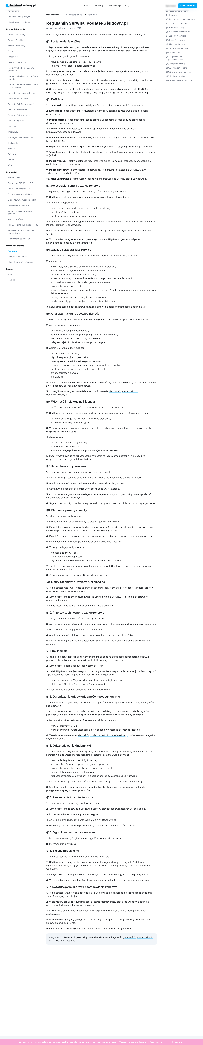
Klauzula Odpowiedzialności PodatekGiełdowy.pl (76, 61)
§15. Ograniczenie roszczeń (178, 72)
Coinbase (12, 154)
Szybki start (13, 11)
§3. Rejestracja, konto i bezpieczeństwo (73, 185)
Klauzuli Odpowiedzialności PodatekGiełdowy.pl (103, 735)
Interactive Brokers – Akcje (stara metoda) (23, 77)
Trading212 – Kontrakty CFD (20, 137)
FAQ (10, 274)
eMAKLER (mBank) (16, 45)
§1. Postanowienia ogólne (63, 41)
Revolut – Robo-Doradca (19, 115)
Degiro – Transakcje (17, 34)
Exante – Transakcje (17, 62)
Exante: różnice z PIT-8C (19, 239)
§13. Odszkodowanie (175, 63)
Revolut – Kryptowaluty (18, 98)
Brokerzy (99, 5)
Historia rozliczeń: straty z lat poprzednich (21, 231)
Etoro (10, 51)
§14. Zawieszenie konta (176, 68)
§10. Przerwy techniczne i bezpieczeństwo (75, 612)
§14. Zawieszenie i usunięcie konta (69, 797)
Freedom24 (13, 57)
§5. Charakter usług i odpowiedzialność (72, 313)
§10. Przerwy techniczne (177, 48)
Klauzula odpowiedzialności (20, 262)
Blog (127, 5)
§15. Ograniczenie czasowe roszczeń (71, 832)
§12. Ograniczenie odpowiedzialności (174, 58)
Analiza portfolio (15, 219)
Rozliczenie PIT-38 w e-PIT (20, 183)
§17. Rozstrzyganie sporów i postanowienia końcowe (81, 887)
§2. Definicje (54, 99)
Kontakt (11, 280)
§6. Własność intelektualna (178, 31)
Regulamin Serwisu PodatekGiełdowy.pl (87, 23)
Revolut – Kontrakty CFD (19, 109)
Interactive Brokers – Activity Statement (21, 69)
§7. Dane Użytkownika (176, 36)
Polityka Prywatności (17, 256)
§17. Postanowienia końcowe (179, 80)
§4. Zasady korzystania (176, 23)
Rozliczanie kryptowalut (19, 188)
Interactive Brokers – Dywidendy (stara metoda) (23, 85)
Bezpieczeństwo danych (19, 16)
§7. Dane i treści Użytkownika (66, 466)
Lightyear (12, 126)
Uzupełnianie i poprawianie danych (20, 212)
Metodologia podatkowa (19, 22)
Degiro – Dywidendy (17, 40)
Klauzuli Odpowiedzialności (139, 937)
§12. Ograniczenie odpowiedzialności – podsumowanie (83, 696)
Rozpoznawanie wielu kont (20, 194)
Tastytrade (13, 143)
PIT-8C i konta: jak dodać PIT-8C (23, 225)
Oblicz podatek (187, 5)
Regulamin (12, 251)
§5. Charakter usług (175, 27)
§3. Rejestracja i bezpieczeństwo (181, 19)
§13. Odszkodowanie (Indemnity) (68, 745)
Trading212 (13, 132)
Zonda (11, 159)
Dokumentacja (114, 5)
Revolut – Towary (16, 121)
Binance (11, 148)
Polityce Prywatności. (157, 1042)
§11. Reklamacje (57, 651)
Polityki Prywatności (64, 940)
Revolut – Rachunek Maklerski (21, 93)
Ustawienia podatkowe (18, 205)
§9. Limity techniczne (175, 44)
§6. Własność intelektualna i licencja (70, 401)
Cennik (87, 5)
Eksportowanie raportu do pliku (22, 200)
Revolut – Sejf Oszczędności (21, 104)
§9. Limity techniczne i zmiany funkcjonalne (75, 582)
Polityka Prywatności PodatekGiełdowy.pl (73, 65)
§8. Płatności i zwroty (175, 40)
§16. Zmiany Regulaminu (62, 850)
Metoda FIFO (14, 177)
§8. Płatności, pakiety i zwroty (66, 510)
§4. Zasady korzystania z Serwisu (68, 249)
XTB (10, 165)
